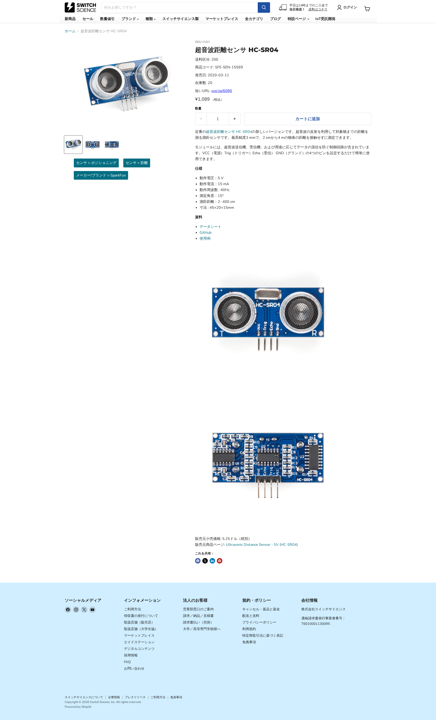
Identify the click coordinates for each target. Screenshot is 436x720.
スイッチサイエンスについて (84, 697)
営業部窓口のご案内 (198, 609)
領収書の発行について (141, 615)
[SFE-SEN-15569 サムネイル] (73, 145)
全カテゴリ (254, 18)
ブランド (129, 18)
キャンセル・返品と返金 (261, 609)
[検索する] (264, 7)
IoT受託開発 (325, 18)
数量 (198, 108)
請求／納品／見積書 (198, 615)
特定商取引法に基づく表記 (262, 635)
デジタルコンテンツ (139, 648)
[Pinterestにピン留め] (219, 561)
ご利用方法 (132, 609)
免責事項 (249, 642)
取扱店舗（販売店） (139, 622)
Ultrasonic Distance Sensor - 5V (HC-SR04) (262, 544)
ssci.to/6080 (221, 90)
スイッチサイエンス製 (180, 18)
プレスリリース (135, 697)
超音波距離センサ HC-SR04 (229, 131)
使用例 (205, 238)
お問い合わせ (134, 668)
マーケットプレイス (222, 18)
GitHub (205, 232)
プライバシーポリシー (259, 622)
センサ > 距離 (137, 162)
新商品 (70, 18)
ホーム (70, 31)
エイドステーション (139, 642)
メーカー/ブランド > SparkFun (101, 175)
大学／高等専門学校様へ (201, 629)
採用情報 (131, 655)
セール (87, 18)
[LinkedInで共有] (212, 561)
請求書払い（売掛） (198, 622)
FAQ (127, 662)
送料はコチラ (317, 9)
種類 (150, 18)
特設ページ (297, 18)
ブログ (275, 18)
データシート (210, 226)
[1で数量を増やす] (234, 119)
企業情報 (114, 697)
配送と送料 (250, 615)
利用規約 (249, 629)
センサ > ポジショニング (96, 162)
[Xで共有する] (205, 561)
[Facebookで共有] (198, 561)
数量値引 (107, 18)
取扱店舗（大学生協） (141, 629)
